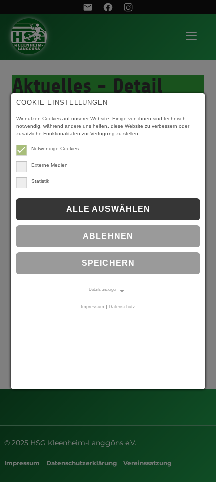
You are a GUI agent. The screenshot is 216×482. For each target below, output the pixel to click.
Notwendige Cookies (55, 148)
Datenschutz (122, 306)
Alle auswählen (108, 209)
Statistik (40, 181)
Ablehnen (108, 236)
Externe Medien (49, 165)
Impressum (92, 306)
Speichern (108, 263)
